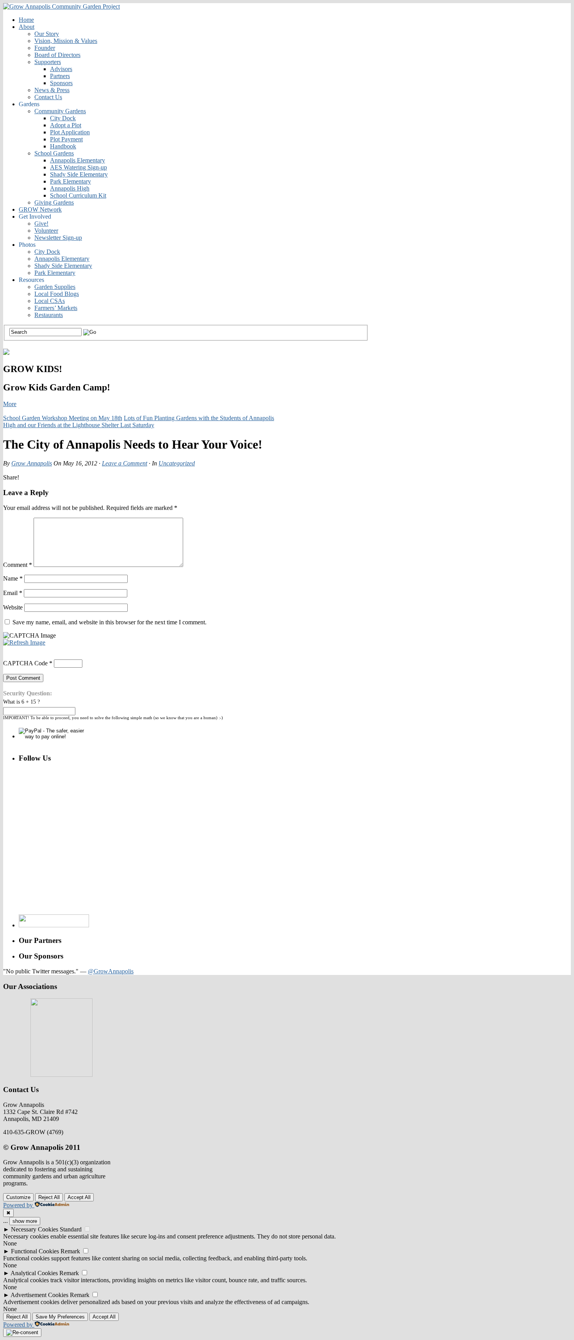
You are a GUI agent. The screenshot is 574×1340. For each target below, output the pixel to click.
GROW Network (40, 209)
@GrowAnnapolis (111, 971)
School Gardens (54, 153)
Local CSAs (49, 301)
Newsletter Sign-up (58, 237)
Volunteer (46, 230)
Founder (44, 48)
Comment (17, 564)
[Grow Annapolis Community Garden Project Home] (61, 6)
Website (13, 607)
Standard (71, 1229)
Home (26, 19)
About (26, 26)
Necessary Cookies (34, 1229)
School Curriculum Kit (78, 195)
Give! (41, 223)
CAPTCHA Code (25, 663)
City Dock (63, 118)
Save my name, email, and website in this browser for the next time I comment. (109, 622)
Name (13, 578)
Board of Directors (57, 55)
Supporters (47, 62)
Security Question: (27, 693)
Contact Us (48, 97)
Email (12, 593)
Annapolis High (69, 188)
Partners (60, 76)
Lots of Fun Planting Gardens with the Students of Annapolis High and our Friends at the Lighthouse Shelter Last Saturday (138, 421)
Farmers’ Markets (55, 308)
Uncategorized (177, 463)
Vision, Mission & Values (65, 40)
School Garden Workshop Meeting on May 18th (62, 418)
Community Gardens (60, 111)
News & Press (52, 90)
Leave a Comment (124, 463)
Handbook (63, 146)
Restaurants (48, 315)
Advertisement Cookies (39, 1295)
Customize (18, 1197)
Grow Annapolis (31, 463)
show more (24, 1221)
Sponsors (61, 83)
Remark (70, 1251)
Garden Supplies (54, 286)
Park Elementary (70, 181)
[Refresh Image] (24, 642)
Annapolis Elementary (77, 160)
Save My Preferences (60, 1317)
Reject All (49, 1197)
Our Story (46, 33)
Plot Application (70, 132)
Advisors (61, 69)
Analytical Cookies (34, 1273)
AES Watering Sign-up (78, 167)
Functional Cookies (35, 1251)
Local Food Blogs (56, 293)
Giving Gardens (54, 202)
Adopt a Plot (65, 125)
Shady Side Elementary (79, 174)
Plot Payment (66, 139)
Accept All (79, 1197)
